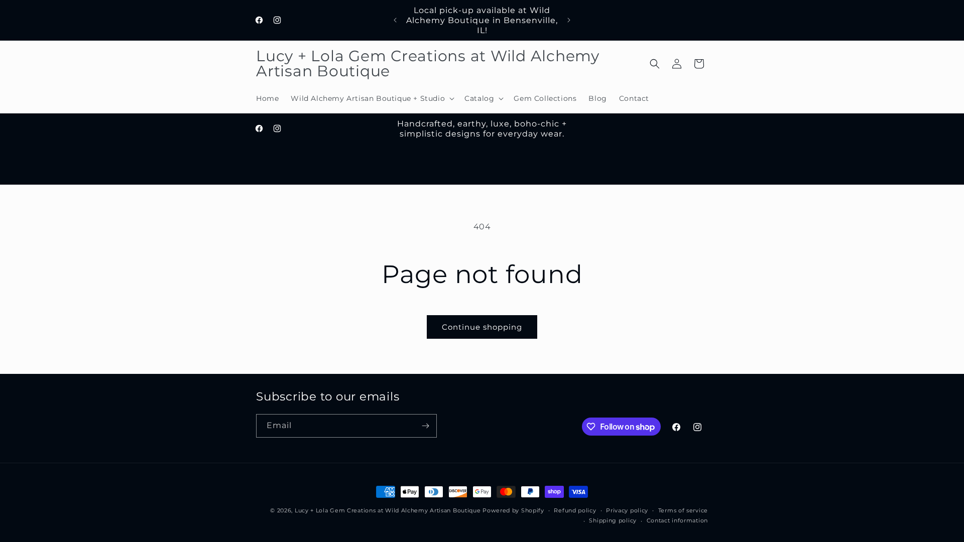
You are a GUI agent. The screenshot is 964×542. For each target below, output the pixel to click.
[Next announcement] (569, 20)
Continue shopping (482, 327)
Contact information (677, 520)
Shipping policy (613, 520)
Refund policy (575, 510)
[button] (371, 98)
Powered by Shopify (513, 510)
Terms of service (683, 510)
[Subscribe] (425, 426)
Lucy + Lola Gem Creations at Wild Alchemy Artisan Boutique (388, 510)
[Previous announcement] (395, 20)
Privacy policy (627, 510)
